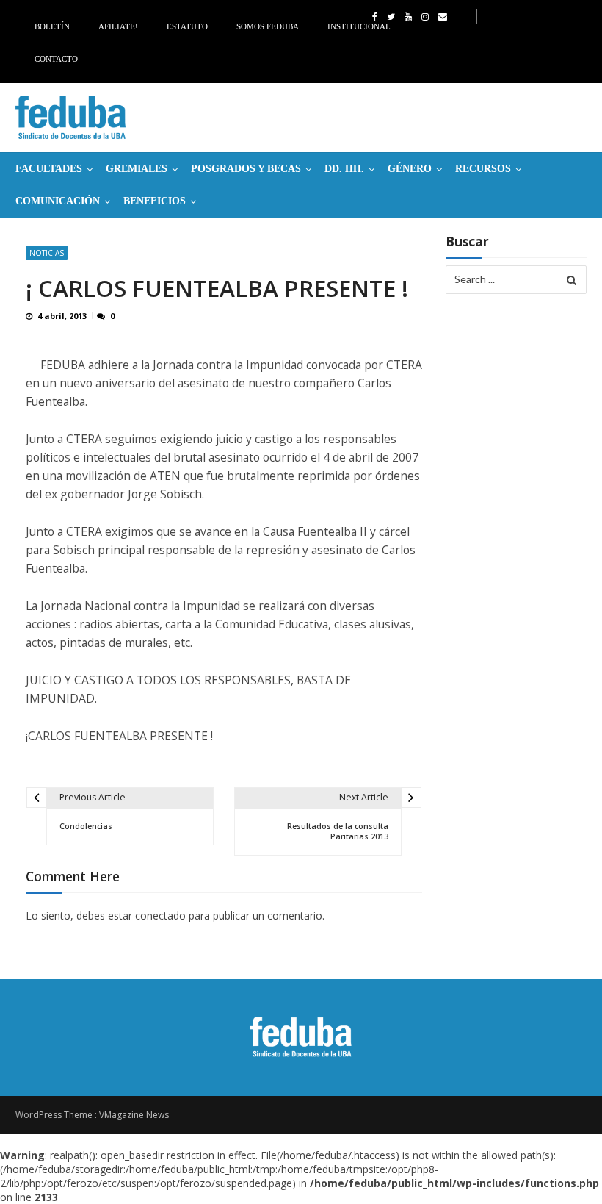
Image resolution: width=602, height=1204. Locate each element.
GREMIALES (136, 168)
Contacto (56, 58)
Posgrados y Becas (246, 168)
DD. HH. (344, 168)
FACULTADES (48, 168)
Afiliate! (118, 26)
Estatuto (187, 26)
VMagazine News (134, 1114)
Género (410, 168)
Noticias (46, 253)
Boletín (52, 26)
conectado (160, 915)
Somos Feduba (267, 26)
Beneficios (154, 201)
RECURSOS (483, 168)
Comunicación (57, 201)
